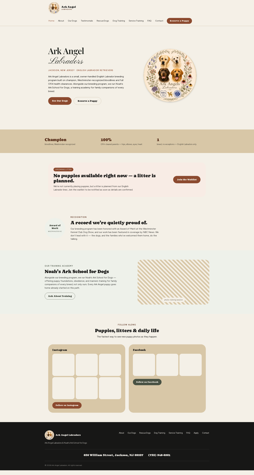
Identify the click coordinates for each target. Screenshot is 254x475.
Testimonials (87, 21)
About (61, 21)
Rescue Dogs (103, 21)
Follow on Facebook (147, 382)
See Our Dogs (60, 100)
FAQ (149, 21)
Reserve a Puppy (179, 21)
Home (51, 21)
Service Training (136, 21)
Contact (159, 21)
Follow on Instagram (67, 405)
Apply (196, 433)
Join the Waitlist (187, 179)
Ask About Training (60, 296)
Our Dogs (72, 21)
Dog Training (119, 21)
